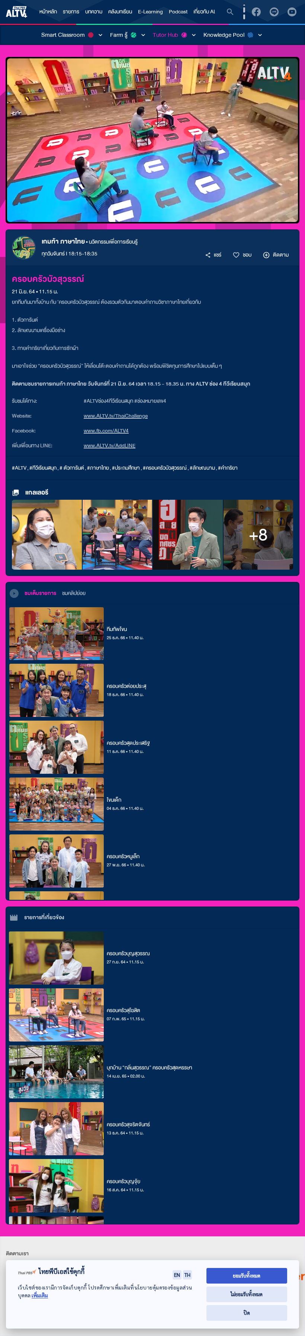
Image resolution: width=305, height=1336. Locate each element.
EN (177, 1274)
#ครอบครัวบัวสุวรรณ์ (165, 468)
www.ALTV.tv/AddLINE (109, 445)
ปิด (247, 1313)
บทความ (93, 11)
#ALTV (19, 468)
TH (187, 1274)
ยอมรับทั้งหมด (246, 1275)
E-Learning (150, 11)
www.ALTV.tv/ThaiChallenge (116, 416)
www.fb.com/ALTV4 (106, 430)
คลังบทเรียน (120, 11)
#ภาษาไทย (98, 468)
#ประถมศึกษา (126, 468)
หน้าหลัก (48, 11)
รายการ (71, 11)
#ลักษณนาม (202, 468)
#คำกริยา (228, 468)
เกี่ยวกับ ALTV (207, 11)
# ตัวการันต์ (72, 468)
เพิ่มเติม (40, 1295)
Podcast (178, 11)
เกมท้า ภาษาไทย (63, 241)
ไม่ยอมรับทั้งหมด (247, 1294)
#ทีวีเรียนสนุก (43, 468)
